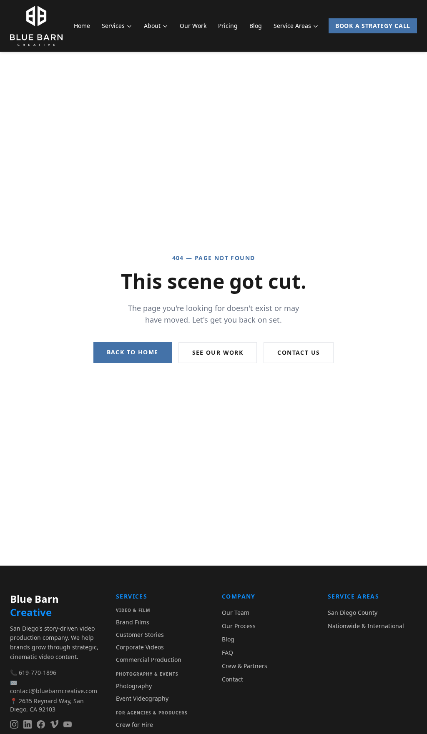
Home (82, 26)
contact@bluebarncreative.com (53, 691)
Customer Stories (140, 635)
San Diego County (352, 612)
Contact (232, 679)
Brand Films (132, 622)
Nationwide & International (366, 626)
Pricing (228, 26)
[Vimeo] (54, 724)
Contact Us (298, 352)
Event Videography (142, 698)
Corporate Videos (140, 647)
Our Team (235, 612)
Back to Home (132, 352)
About (152, 26)
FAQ (227, 652)
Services (113, 26)
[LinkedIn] (27, 724)
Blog (255, 26)
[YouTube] (67, 724)
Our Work (193, 26)
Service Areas (292, 26)
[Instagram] (14, 724)
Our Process (239, 626)
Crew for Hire (134, 725)
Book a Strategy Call (372, 26)
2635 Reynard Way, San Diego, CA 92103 (47, 705)
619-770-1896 (37, 672)
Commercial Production (148, 660)
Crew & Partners (244, 666)
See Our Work (218, 352)
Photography (134, 686)
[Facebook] (41, 724)
